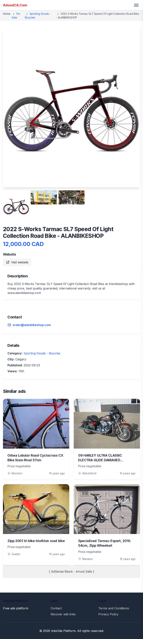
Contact (56, 608)
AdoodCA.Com (15, 5)
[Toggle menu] (136, 5)
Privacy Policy (108, 614)
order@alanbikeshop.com (32, 325)
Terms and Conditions (113, 608)
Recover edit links (63, 614)
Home (6, 13)
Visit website (19, 262)
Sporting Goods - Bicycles (41, 353)
